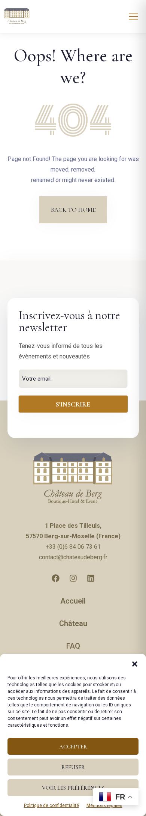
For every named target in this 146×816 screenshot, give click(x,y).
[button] (135, 663)
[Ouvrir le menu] (133, 17)
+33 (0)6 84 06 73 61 (73, 546)
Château (73, 623)
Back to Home (73, 210)
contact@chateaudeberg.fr (73, 557)
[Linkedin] (90, 578)
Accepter (73, 746)
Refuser (73, 767)
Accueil (73, 600)
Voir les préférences (73, 787)
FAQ (73, 645)
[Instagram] (73, 578)
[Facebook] (55, 578)
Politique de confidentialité (51, 805)
